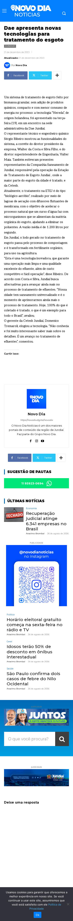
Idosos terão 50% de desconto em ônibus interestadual (29, 651)
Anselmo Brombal (35, 533)
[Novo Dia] (7, 65)
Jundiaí (10, 46)
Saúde (10, 669)
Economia (31, 508)
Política (11, 615)
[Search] (62, 739)
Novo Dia (21, 65)
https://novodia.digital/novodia (36, 420)
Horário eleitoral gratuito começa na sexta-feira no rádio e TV (34, 624)
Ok (37, 915)
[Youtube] (42, 440)
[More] (57, 75)
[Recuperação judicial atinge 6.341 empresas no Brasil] (14, 514)
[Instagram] (36, 440)
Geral (9, 641)
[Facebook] (30, 440)
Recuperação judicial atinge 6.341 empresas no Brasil (46, 521)
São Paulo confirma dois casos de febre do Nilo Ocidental (33, 678)
